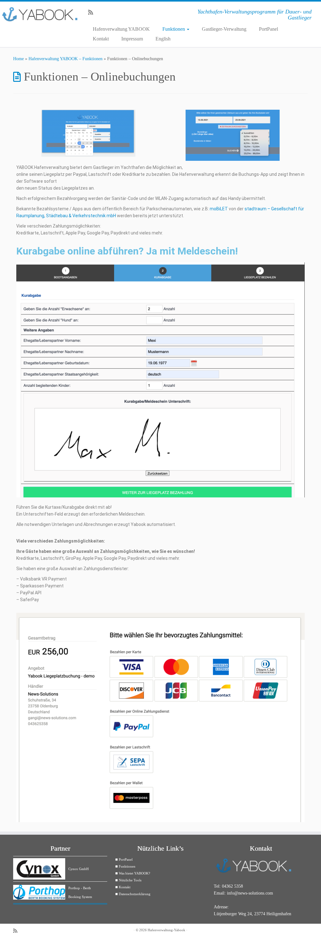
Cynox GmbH (78, 869)
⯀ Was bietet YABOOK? (132, 873)
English (163, 38)
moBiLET (219, 208)
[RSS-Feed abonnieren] (92, 12)
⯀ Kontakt (122, 887)
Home (18, 58)
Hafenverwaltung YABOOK (121, 29)
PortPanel (268, 29)
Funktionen (174, 29)
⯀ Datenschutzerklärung (132, 894)
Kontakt (101, 38)
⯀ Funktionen (125, 866)
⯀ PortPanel (124, 859)
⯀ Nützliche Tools (128, 880)
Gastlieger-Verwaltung (224, 29)
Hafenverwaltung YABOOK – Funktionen (66, 58)
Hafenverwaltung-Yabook (166, 930)
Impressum (132, 38)
